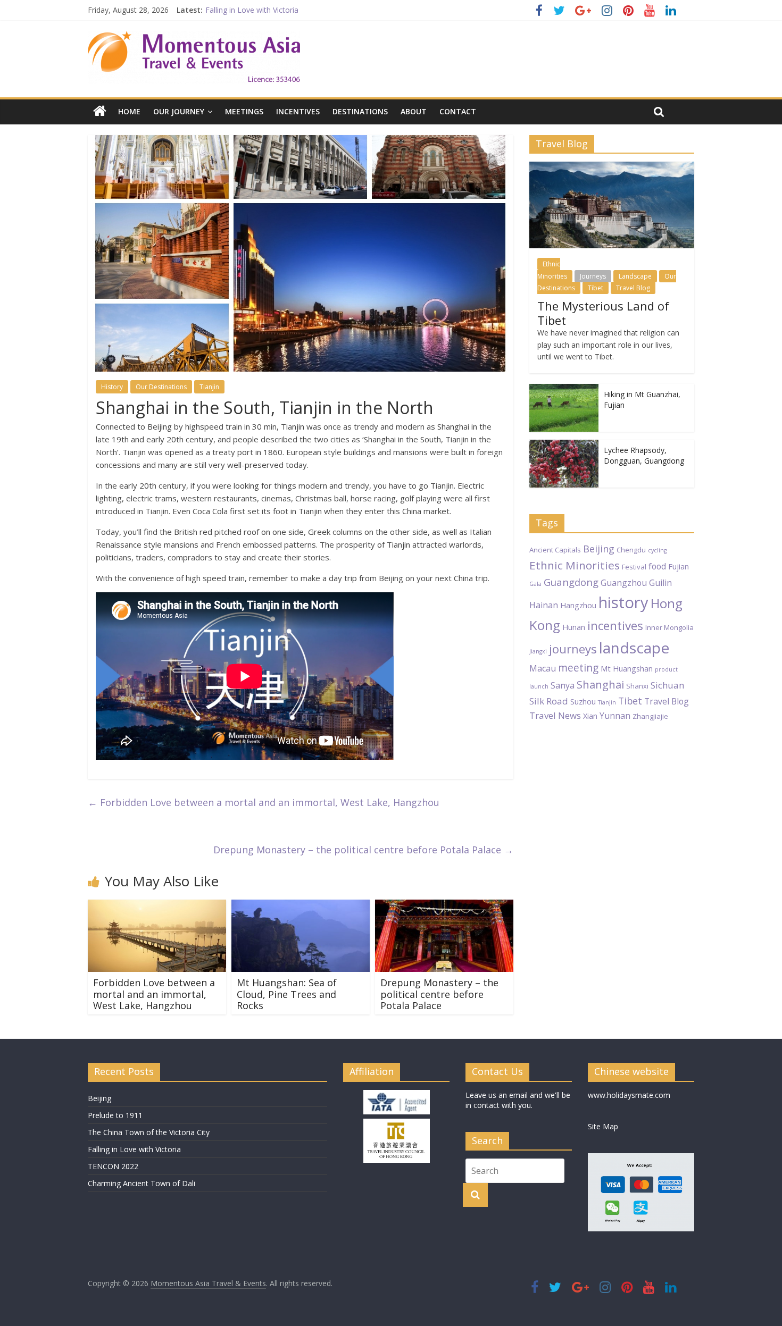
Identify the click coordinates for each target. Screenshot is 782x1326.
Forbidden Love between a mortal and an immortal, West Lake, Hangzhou (263, 802)
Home (129, 111)
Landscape (635, 276)
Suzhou (583, 701)
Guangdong (571, 582)
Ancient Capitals (555, 550)
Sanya (563, 685)
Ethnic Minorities (552, 269)
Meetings (244, 111)
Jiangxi (538, 651)
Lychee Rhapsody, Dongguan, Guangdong (644, 455)
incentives (615, 625)
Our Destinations (161, 386)
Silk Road (548, 701)
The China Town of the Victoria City (149, 1132)
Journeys (593, 276)
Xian (590, 715)
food (657, 566)
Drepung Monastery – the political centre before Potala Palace (363, 849)
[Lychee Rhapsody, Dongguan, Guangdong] (563, 445)
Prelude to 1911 (115, 1115)
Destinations (360, 111)
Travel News (555, 715)
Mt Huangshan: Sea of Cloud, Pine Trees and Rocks (287, 994)
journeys (573, 649)
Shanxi (637, 686)
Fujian (678, 566)
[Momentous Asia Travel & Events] (194, 37)
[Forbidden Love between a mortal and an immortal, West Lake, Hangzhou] (157, 906)
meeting (578, 668)
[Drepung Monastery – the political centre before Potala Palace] (444, 906)
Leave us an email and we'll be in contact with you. (517, 1100)
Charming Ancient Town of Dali (141, 1183)
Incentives (298, 111)
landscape (634, 647)
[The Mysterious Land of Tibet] (611, 167)
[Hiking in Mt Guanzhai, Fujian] (563, 389)
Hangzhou (578, 605)
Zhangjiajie (650, 716)
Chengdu (631, 550)
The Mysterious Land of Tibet (603, 313)
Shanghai (600, 684)
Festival (634, 567)
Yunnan (615, 715)
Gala (535, 584)
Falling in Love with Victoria (251, 10)
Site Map (603, 1126)
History (112, 386)
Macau (542, 668)
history (623, 602)
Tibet (595, 287)
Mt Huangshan (627, 668)
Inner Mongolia (669, 627)
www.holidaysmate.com (629, 1095)
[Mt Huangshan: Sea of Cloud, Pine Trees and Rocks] (300, 906)
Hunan (573, 627)
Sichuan (667, 685)
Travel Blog (633, 287)
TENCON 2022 (113, 1166)
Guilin (660, 583)
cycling (657, 550)
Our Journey (178, 111)
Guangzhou (624, 583)
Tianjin (209, 386)
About (414, 111)
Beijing (598, 548)
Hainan (543, 605)
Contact (457, 111)
